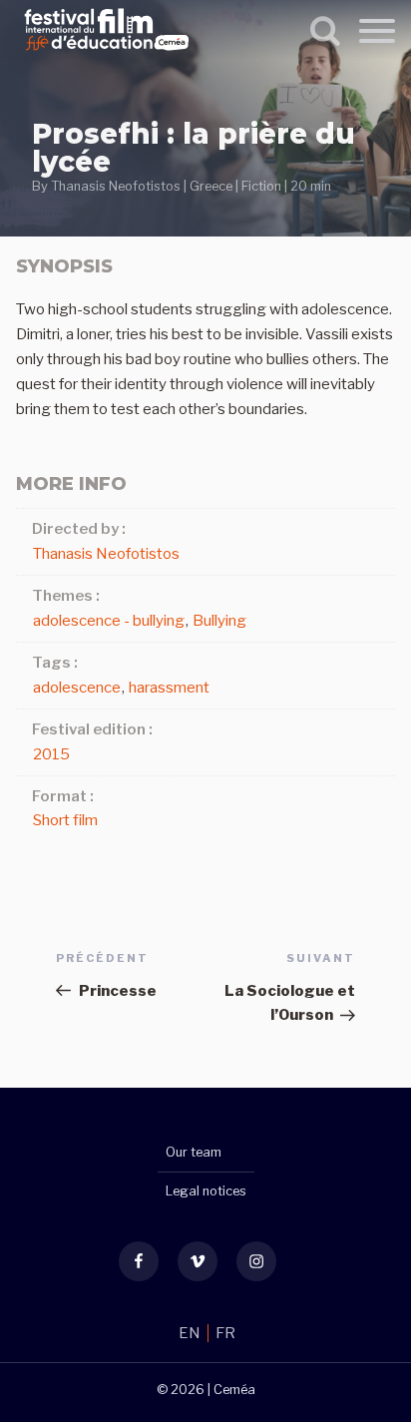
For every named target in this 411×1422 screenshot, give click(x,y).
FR (225, 1333)
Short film (65, 820)
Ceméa (234, 1389)
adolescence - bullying (109, 621)
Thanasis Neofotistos (116, 186)
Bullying (219, 621)
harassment (169, 688)
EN (191, 1333)
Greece (211, 186)
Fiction (261, 186)
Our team (193, 1152)
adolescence (77, 688)
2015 (51, 754)
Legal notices (206, 1191)
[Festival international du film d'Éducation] (107, 54)
